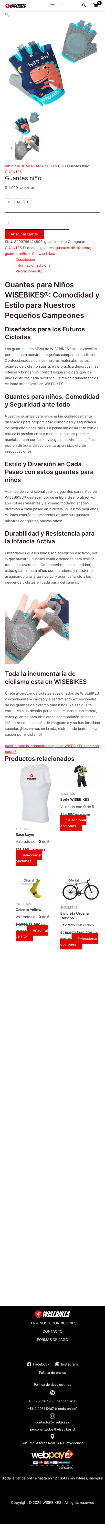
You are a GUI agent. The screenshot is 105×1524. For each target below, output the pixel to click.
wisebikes (47, 253)
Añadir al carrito (24, 234)
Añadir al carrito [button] (32, 933)
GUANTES (55, 166)
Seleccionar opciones (29, 858)
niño (33, 253)
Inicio (9, 166)
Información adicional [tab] (33, 265)
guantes (47, 248)
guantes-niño (16, 253)
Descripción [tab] (25, 259)
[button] (7, 14)
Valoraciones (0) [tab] (29, 271)
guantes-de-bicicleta (73, 248)
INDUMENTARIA (30, 166)
